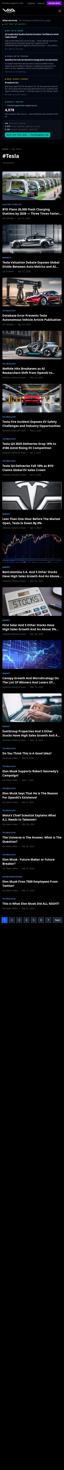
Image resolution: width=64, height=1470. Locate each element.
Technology (9, 310)
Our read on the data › (15, 49)
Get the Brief (54, 3)
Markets (6, 257)
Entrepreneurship (12, 876)
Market (6, 514)
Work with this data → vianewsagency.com (27, 135)
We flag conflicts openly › (16, 94)
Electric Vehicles (11, 204)
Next (57, 920)
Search (41, 3)
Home (5, 149)
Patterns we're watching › (16, 72)
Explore (31, 3)
